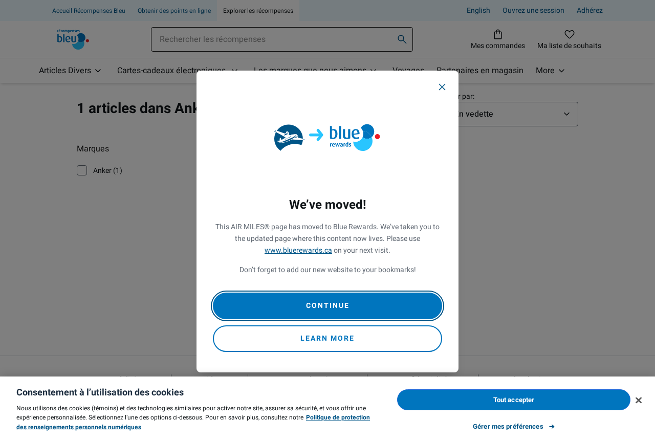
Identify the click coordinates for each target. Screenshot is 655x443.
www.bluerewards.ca (298, 250)
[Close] (442, 87)
